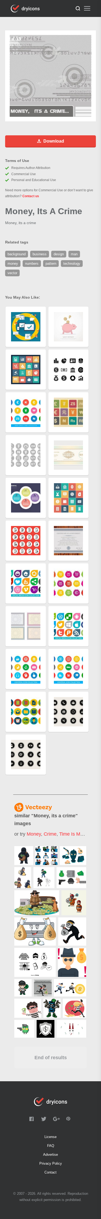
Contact (50, 1172)
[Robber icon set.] (71, 877)
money (34, 834)
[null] (23, 855)
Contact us (30, 196)
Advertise (50, 1155)
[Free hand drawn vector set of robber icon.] (35, 962)
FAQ (50, 1146)
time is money (74, 834)
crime (50, 834)
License (50, 1137)
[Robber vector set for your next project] (73, 855)
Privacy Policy (50, 1163)
